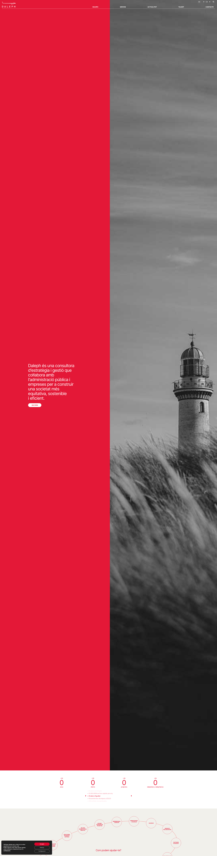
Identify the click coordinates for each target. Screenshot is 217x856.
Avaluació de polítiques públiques (54, 844)
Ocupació (153, 823)
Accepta (42, 844)
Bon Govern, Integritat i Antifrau (69, 835)
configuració (6, 850)
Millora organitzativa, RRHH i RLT (85, 828)
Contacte (210, 7)
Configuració (41, 851)
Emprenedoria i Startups (119, 822)
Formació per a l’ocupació (136, 821)
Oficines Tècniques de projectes (101, 824)
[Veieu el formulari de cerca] (213, 1)
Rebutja (42, 847)
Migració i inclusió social (169, 830)
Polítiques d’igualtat (175, 845)
